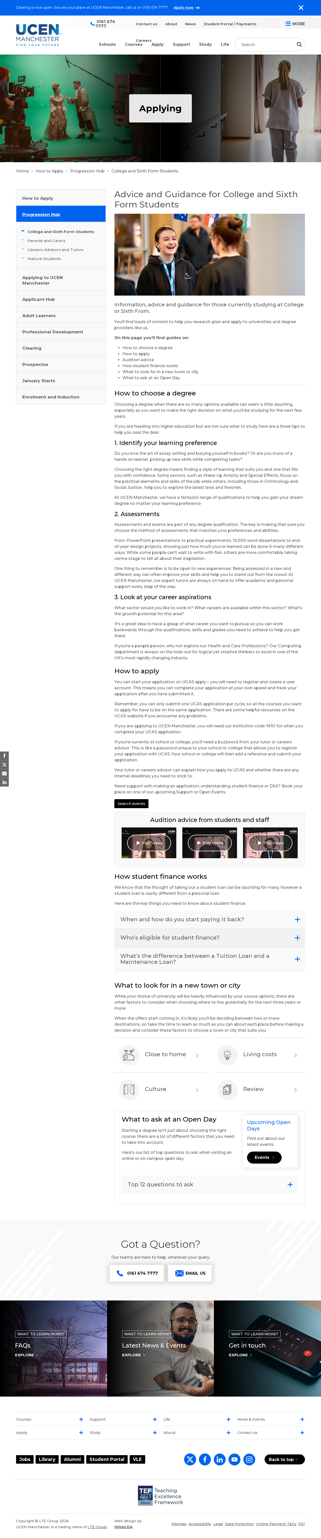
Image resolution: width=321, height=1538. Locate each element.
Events (262, 1157)
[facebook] (203, 1462)
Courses (133, 44)
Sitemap (179, 1524)
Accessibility (200, 1524)
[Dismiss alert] (301, 8)
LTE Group (97, 1527)
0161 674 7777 (142, 1273)
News (190, 24)
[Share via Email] (4, 773)
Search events (131, 803)
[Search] (299, 44)
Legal (218, 1524)
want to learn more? (40, 1334)
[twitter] (189, 1462)
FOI (301, 1524)
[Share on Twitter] (4, 764)
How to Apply (49, 171)
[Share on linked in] (4, 782)
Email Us (196, 1273)
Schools (107, 44)
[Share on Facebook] (4, 755)
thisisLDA (123, 1527)
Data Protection (239, 1524)
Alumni (72, 1459)
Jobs (24, 1459)
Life (225, 44)
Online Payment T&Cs (276, 1524)
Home (22, 171)
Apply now (184, 7)
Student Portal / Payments (230, 24)
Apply (157, 44)
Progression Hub (87, 171)
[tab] (209, 920)
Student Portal (107, 1459)
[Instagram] (248, 1462)
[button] (149, 842)
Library (47, 1459)
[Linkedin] (218, 1462)
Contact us (146, 24)
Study (205, 44)
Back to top (281, 1459)
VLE (137, 1459)
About (171, 24)
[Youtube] (233, 1462)
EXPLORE (24, 1355)
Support (181, 44)
